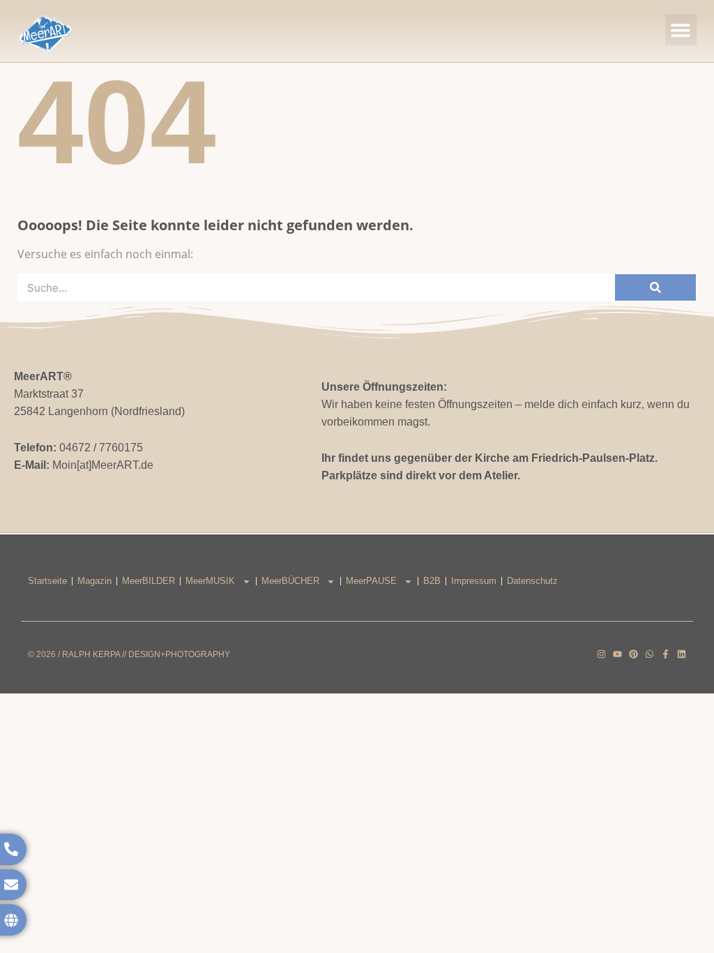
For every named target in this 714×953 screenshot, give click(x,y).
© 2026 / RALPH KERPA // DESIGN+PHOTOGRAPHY (129, 654)
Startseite (47, 581)
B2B (432, 581)
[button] (681, 29)
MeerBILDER (148, 581)
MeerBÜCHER (290, 581)
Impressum (473, 581)
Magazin (94, 581)
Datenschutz (532, 581)
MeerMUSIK (210, 581)
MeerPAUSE (371, 581)
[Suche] (655, 287)
